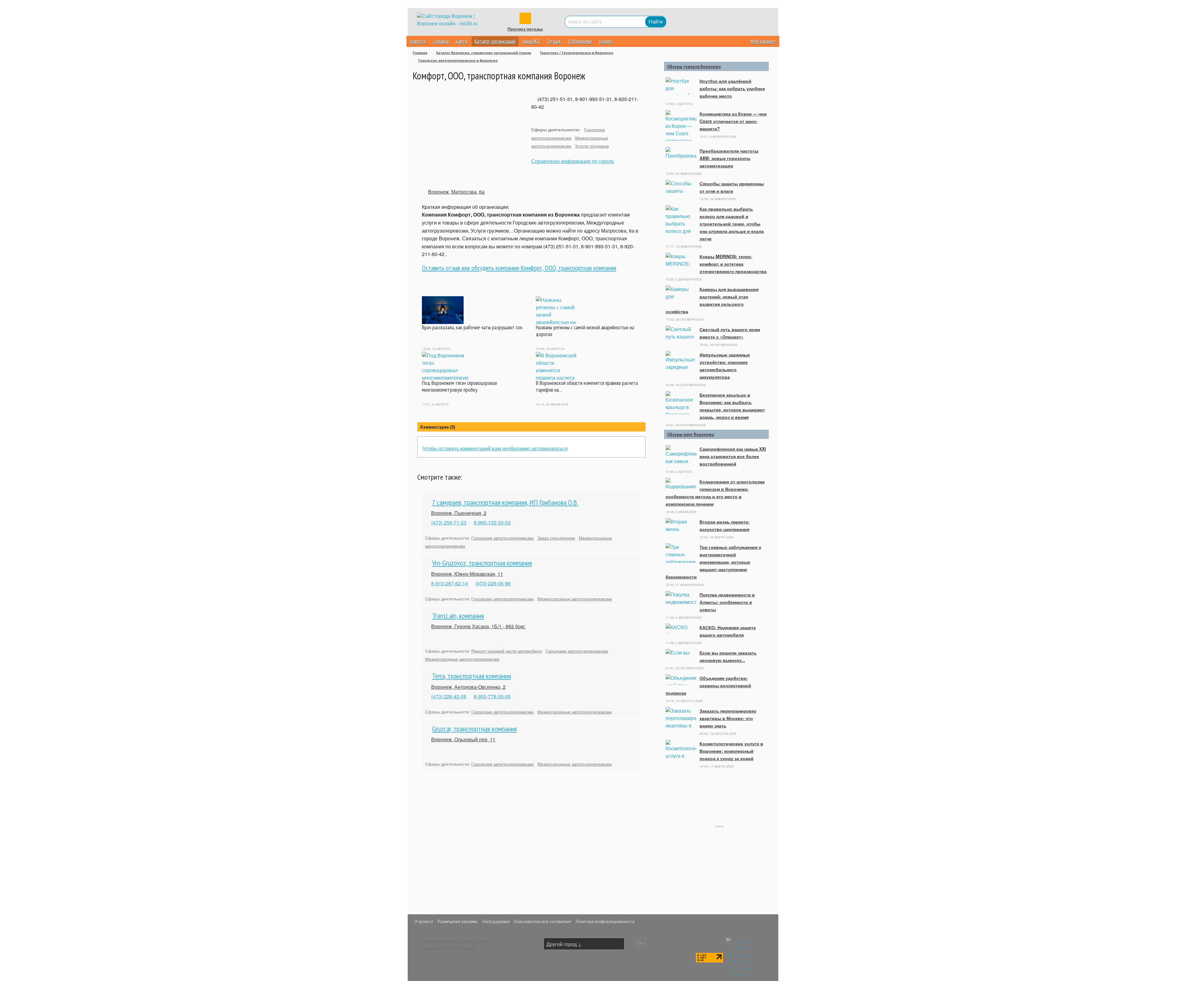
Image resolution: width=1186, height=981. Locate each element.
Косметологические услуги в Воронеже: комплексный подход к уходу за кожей (731, 750)
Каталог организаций (495, 41)
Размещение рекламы (457, 921)
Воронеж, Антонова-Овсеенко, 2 (468, 686)
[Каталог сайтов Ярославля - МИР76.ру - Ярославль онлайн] (739, 957)
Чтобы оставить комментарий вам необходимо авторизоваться (495, 448)
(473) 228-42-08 (448, 696)
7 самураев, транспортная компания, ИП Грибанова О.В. (505, 502)
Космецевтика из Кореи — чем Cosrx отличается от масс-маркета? (733, 121)
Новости (418, 41)
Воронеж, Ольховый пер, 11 (463, 739)
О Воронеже (580, 41)
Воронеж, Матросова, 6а (456, 191)
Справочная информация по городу (572, 161)
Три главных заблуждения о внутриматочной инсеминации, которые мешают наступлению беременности (713, 562)
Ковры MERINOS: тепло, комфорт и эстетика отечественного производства (733, 263)
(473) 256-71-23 (448, 522)
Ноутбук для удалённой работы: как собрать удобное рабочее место (732, 88)
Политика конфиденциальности (605, 921)
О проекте (423, 921)
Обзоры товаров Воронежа (694, 66)
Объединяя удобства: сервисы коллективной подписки (708, 685)
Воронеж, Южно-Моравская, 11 (467, 573)
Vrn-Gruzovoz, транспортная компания (482, 563)
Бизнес (605, 41)
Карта (462, 41)
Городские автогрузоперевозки (502, 537)
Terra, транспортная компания (471, 676)
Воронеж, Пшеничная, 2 (458, 512)
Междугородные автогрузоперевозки (574, 598)
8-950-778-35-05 (492, 696)
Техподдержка (496, 921)
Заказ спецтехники (556, 537)
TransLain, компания (458, 616)
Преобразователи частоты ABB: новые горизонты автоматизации (729, 158)
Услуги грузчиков (592, 145)
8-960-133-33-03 (492, 522)
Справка (441, 41)
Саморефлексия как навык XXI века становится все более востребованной (733, 456)
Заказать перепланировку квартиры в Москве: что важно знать (728, 718)
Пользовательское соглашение (542, 921)
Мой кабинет (763, 41)
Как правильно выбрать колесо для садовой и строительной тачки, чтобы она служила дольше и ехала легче (732, 224)
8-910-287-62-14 (449, 583)
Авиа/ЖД (531, 41)
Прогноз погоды (525, 29)
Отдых (554, 41)
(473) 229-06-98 (493, 583)
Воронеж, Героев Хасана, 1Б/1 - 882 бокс (478, 626)
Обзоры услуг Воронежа (690, 434)
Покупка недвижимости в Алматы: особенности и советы (727, 602)
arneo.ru (467, 948)
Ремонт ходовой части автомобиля (506, 650)
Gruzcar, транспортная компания (474, 729)
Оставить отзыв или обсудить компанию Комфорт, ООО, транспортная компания (519, 267)
